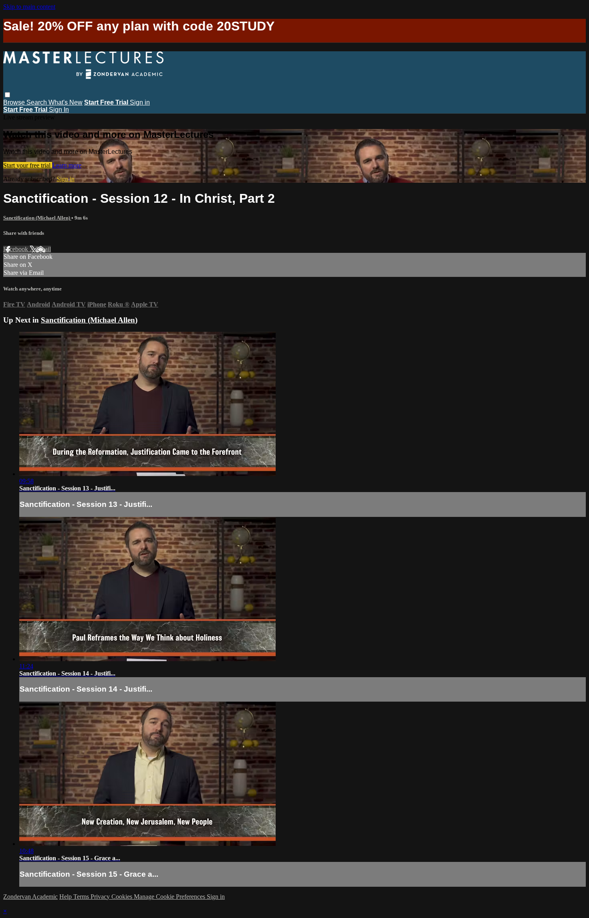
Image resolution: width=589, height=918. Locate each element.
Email (43, 249)
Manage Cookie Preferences (170, 896)
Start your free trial (27, 165)
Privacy (101, 896)
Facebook (16, 249)
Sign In (59, 109)
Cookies (122, 896)
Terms (82, 896)
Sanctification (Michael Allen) (37, 218)
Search (37, 102)
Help (66, 896)
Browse (14, 102)
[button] (7, 94)
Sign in (140, 102)
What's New (65, 102)
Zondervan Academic (30, 896)
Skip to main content (29, 6)
